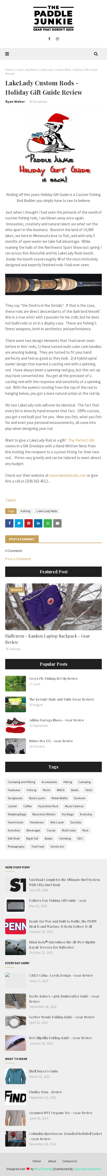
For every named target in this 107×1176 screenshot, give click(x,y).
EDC (80, 838)
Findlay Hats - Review (45, 1092)
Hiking (67, 782)
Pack (85, 830)
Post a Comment (18, 558)
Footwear (14, 790)
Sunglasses (15, 798)
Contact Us (69, 1161)
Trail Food (37, 846)
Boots (74, 790)
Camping (84, 782)
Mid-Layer (57, 822)
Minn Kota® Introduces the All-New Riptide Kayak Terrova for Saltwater (62, 944)
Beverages (33, 830)
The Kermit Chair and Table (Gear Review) (61, 699)
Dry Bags (67, 814)
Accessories (49, 782)
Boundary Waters (43, 814)
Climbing (65, 838)
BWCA (61, 790)
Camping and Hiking (21, 782)
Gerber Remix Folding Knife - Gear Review (62, 1017)
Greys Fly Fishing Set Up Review (53, 678)
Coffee (27, 806)
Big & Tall (32, 838)
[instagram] (57, 39)
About (52, 1161)
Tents (88, 790)
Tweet (10, 500)
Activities (14, 830)
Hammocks (15, 822)
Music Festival (74, 806)
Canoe (51, 830)
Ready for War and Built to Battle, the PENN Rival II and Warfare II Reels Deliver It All (63, 924)
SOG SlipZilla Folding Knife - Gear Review (60, 1037)
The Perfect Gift (81, 440)
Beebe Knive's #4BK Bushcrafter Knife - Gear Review (64, 998)
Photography (16, 846)
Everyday (86, 814)
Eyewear (79, 798)
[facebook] (49, 39)
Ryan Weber (15, 101)
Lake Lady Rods (26, 70)
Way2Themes (43, 1169)
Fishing (25, 511)
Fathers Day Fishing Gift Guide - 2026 (57, 900)
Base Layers (37, 798)
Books (48, 838)
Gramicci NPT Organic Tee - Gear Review (60, 1112)
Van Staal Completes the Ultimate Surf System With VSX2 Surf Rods (64, 882)
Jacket (12, 806)
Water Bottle (59, 798)
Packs (46, 790)
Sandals (75, 822)
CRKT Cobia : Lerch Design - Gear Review (61, 975)
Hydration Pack (48, 806)
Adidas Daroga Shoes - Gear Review (56, 720)
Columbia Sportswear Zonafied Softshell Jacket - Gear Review (65, 1136)
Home (9, 70)
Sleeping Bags (17, 814)
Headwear (37, 822)
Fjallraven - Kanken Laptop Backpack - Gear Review (47, 639)
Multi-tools (69, 830)
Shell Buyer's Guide (43, 1071)
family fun (57, 846)
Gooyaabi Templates (87, 1169)
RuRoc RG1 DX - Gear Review (51, 741)
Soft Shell (14, 838)
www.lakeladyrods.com (67, 475)
